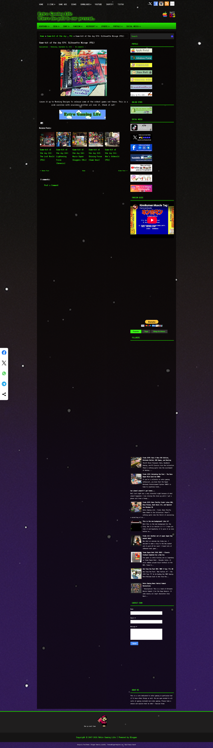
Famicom (77, 26)
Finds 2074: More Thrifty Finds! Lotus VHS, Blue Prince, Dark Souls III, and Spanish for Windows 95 (158, 504)
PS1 (70, 36)
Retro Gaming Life (107, 737)
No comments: (79, 47)
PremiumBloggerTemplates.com (115, 744)
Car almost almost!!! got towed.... (142, 491)
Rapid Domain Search (130, 744)
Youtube (98, 4)
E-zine (51, 4)
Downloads (86, 4)
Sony (66, 26)
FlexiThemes (86, 744)
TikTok (121, 4)
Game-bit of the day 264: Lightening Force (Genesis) (62, 156)
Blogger (133, 737)
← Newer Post (44, 171)
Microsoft (91, 26)
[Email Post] (41, 123)
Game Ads (63, 4)
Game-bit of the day (56, 36)
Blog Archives (159, 331)
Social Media (133, 26)
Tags (146, 331)
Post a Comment (51, 185)
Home (41, 4)
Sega (56, 26)
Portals (117, 26)
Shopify (109, 4)
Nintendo (44, 26)
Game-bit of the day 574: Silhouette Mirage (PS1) (67, 42)
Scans (73, 4)
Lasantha (103, 744)
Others (105, 26)
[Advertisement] (148, 259)
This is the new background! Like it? (156, 521)
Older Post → (122, 171)
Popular (136, 331)
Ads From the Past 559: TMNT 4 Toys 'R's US (158, 569)
